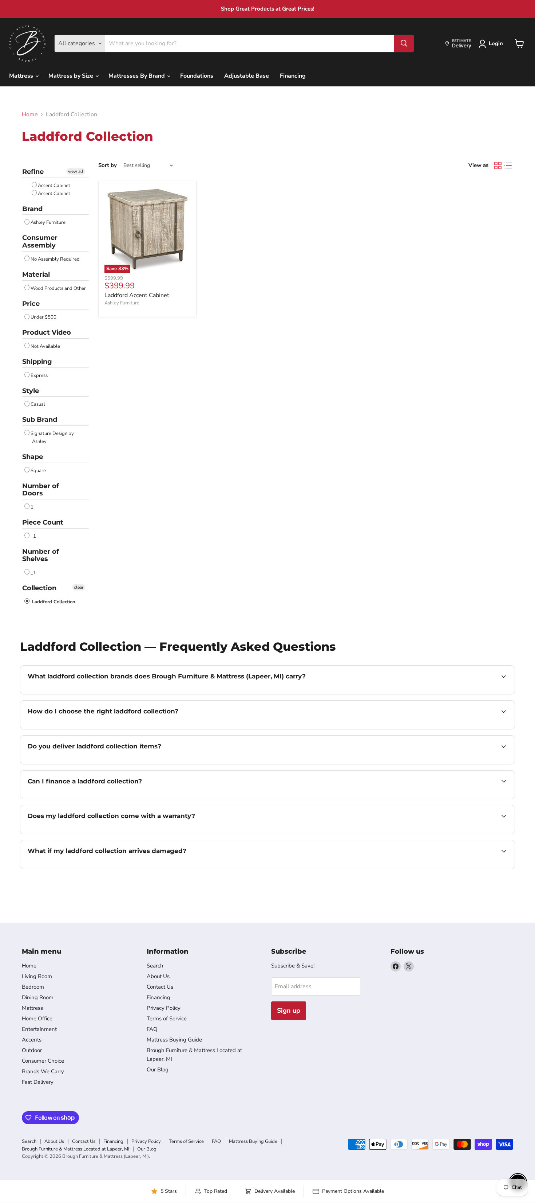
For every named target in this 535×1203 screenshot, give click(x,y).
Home (30, 114)
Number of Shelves (40, 555)
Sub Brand (39, 420)
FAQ (152, 1029)
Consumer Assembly (40, 241)
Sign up (288, 1010)
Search (155, 965)
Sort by (107, 165)
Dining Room (38, 997)
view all (75, 171)
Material (36, 274)
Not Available (45, 346)
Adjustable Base (246, 76)
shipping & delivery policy (452, 763)
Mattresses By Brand (137, 76)
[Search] (404, 43)
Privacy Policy (164, 1008)
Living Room (37, 976)
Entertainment (39, 1029)
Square (38, 470)
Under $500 (43, 317)
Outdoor (32, 1050)
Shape (32, 457)
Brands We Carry (43, 1071)
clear (78, 587)
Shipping (37, 362)
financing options (87, 798)
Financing (293, 76)
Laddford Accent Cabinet (136, 295)
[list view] (508, 165)
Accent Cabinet (54, 185)
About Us (158, 976)
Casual (38, 404)
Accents (31, 1039)
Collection (39, 588)
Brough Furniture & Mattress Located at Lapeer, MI (75, 1149)
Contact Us (160, 986)
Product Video (46, 332)
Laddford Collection (53, 602)
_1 (33, 536)
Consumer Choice (43, 1060)
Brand (32, 209)
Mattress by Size (71, 76)
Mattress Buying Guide (174, 1039)
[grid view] (498, 165)
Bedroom (33, 986)
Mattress (22, 76)
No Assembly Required (55, 259)
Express (39, 375)
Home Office (37, 1018)
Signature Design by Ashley (52, 437)
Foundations (196, 76)
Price (31, 304)
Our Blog (158, 1069)
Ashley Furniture (48, 222)
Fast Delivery (38, 1082)
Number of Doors (40, 490)
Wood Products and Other (58, 288)
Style (30, 391)
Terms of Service (167, 1018)
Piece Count (42, 522)
